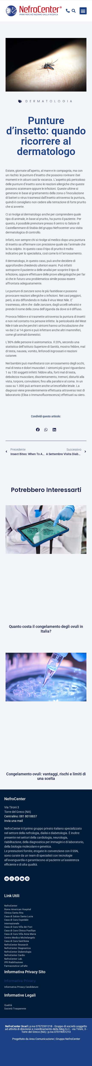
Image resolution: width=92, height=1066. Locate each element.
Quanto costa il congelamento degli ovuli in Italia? (46, 628)
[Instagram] (11, 878)
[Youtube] (22, 878)
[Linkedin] (17, 878)
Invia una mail (13, 820)
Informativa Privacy (20, 981)
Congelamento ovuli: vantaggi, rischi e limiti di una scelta (46, 776)
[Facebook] (6, 878)
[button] (83, 10)
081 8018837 (28, 816)
